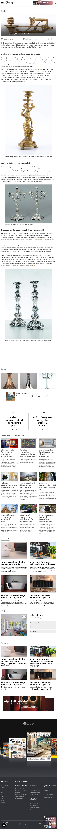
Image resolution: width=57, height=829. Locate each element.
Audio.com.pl (33, 788)
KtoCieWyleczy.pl (48, 797)
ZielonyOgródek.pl (19, 796)
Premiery (3, 787)
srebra (8, 66)
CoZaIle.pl (17, 792)
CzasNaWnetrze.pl (19, 798)
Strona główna (4, 785)
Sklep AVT (39, 823)
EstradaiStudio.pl (34, 794)
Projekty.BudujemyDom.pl (21, 790)
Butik (2, 796)
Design (2, 794)
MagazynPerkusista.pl (35, 792)
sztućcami (38, 240)
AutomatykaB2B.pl (34, 805)
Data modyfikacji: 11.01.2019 (31, 39)
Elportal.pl (32, 809)
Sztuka (3, 11)
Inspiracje (3, 791)
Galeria (2, 793)
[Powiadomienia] (4, 825)
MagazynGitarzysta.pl (35, 790)
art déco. (32, 266)
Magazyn (3, 800)
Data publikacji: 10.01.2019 (30, 38)
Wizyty (2, 789)
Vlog (2, 798)
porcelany (38, 69)
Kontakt (3, 802)
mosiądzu (14, 66)
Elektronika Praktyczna (35, 807)
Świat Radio (32, 811)
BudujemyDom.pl (19, 788)
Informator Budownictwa (21, 794)
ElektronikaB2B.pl (34, 803)
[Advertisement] (28, 354)
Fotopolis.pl (46, 790)
